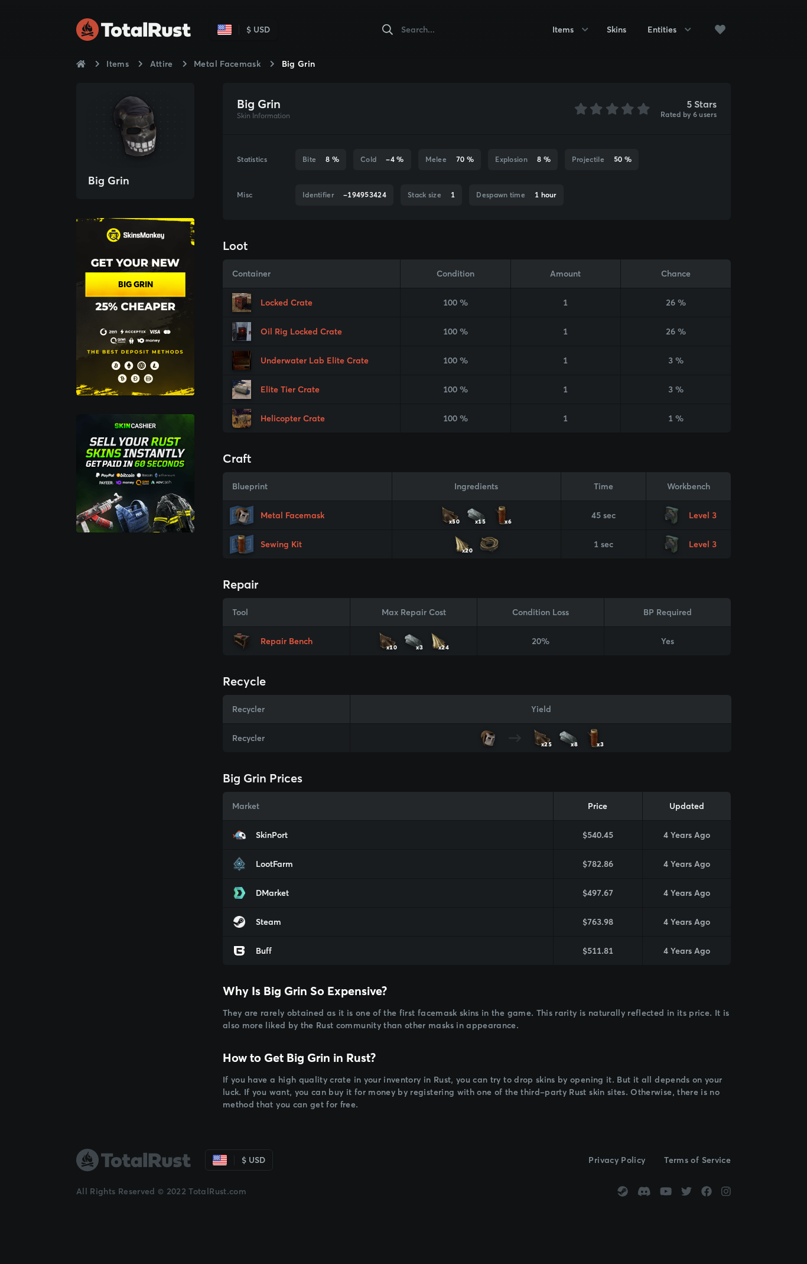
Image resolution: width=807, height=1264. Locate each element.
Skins (616, 29)
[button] (720, 29)
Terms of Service (697, 1160)
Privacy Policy (616, 1160)
